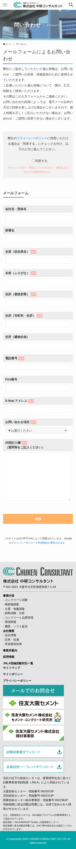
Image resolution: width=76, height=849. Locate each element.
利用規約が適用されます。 (52, 542)
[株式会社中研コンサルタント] (38, 5)
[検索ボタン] (71, 5)
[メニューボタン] (5, 5)
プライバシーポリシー (32, 138)
